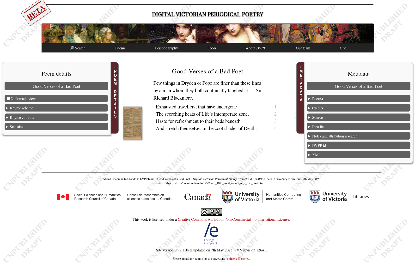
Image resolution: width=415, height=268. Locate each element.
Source (317, 117)
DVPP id (319, 145)
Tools (212, 47)
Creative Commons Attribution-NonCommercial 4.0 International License (233, 219)
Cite (343, 47)
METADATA (301, 85)
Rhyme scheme (21, 107)
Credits (317, 107)
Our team (303, 47)
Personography (166, 47)
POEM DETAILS (115, 93)
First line (318, 126)
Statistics (16, 126)
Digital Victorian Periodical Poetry (207, 14)
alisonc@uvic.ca (239, 258)
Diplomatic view (23, 98)
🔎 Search (77, 47)
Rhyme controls (22, 117)
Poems (120, 47)
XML (316, 154)
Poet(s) (317, 98)
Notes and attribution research (334, 135)
